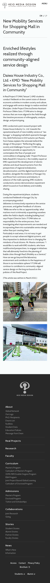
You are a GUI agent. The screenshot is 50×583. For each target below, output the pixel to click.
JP (46, 16)
